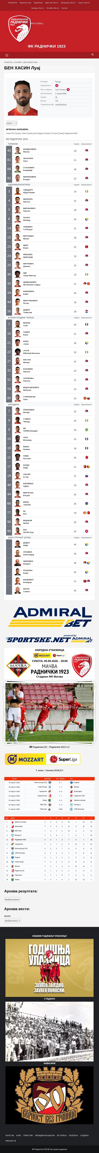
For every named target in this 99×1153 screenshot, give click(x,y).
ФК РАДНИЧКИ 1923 (47, 46)
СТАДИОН (84, 1135)
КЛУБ (18, 1135)
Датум (14, 779)
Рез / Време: (60, 779)
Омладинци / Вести (68, 3)
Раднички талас (25, 3)
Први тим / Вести (51, 3)
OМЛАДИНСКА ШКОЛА (45, 1135)
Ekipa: (13, 818)
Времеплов (38, 3)
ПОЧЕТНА (9, 1135)
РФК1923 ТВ (12, 3)
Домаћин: (47, 779)
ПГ (76, 818)
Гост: (71, 779)
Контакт (65, 8)
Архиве (7, 916)
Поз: (7, 818)
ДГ (69, 818)
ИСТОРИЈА (62, 1135)
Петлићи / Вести (53, 8)
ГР (83, 818)
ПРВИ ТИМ (28, 1135)
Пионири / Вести (37, 8)
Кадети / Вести (84, 3)
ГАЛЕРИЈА (73, 1135)
